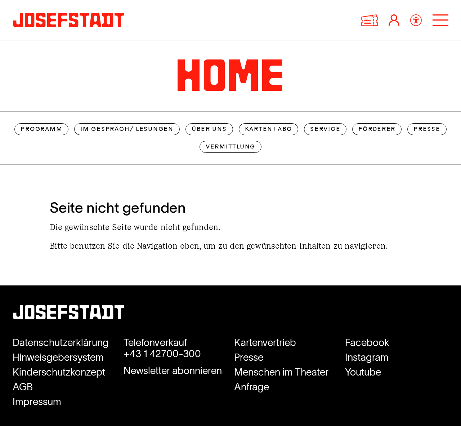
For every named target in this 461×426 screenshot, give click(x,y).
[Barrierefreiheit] (416, 20)
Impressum (37, 401)
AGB (23, 386)
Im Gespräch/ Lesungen (127, 129)
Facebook (367, 342)
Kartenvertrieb (265, 342)
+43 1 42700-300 (162, 353)
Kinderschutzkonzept (59, 372)
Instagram (367, 357)
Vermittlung (230, 147)
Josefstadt (69, 314)
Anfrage (251, 386)
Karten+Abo (268, 129)
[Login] (394, 20)
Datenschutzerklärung (61, 342)
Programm (41, 129)
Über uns (209, 129)
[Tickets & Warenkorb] (369, 20)
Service (325, 129)
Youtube (363, 372)
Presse (426, 129)
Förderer (376, 129)
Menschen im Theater (281, 372)
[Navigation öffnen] (440, 20)
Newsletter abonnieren (173, 370)
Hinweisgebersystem (58, 357)
